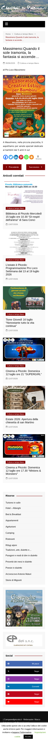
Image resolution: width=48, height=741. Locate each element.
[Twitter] (10, 157)
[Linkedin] (16, 157)
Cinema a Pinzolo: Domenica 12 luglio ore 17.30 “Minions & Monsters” (23, 470)
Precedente (14, 167)
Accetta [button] (28, 737)
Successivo (34, 167)
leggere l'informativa (21, 732)
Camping (10, 533)
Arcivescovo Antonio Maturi (18, 574)
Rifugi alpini (11, 545)
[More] (31, 157)
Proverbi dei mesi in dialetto (19, 562)
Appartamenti (12, 520)
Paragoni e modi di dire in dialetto (21, 555)
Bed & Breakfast (13, 514)
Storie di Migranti (14, 580)
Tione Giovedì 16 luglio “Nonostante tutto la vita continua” (20, 322)
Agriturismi (11, 527)
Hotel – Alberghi (13, 508)
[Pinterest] (21, 157)
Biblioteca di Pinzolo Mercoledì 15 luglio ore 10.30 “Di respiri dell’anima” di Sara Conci (24, 216)
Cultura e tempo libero (29, 63)
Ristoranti (10, 539)
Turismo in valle (13, 503)
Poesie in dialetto (14, 568)
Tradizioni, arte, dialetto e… (18, 550)
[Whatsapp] (26, 157)
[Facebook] (5, 157)
